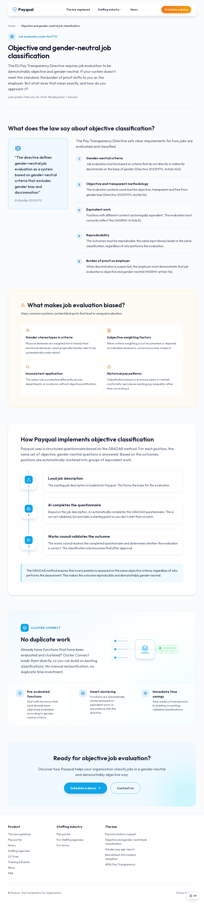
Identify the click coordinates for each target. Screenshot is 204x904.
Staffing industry (108, 9)
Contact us (125, 788)
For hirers (63, 845)
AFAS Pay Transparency (120, 864)
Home (11, 26)
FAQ (10, 873)
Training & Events (19, 862)
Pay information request (120, 834)
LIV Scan (13, 856)
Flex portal (15, 840)
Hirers (12, 845)
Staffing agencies (19, 851)
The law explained (78, 9)
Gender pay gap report (119, 849)
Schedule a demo (176, 9)
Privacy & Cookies (186, 892)
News (134, 9)
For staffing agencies (70, 840)
